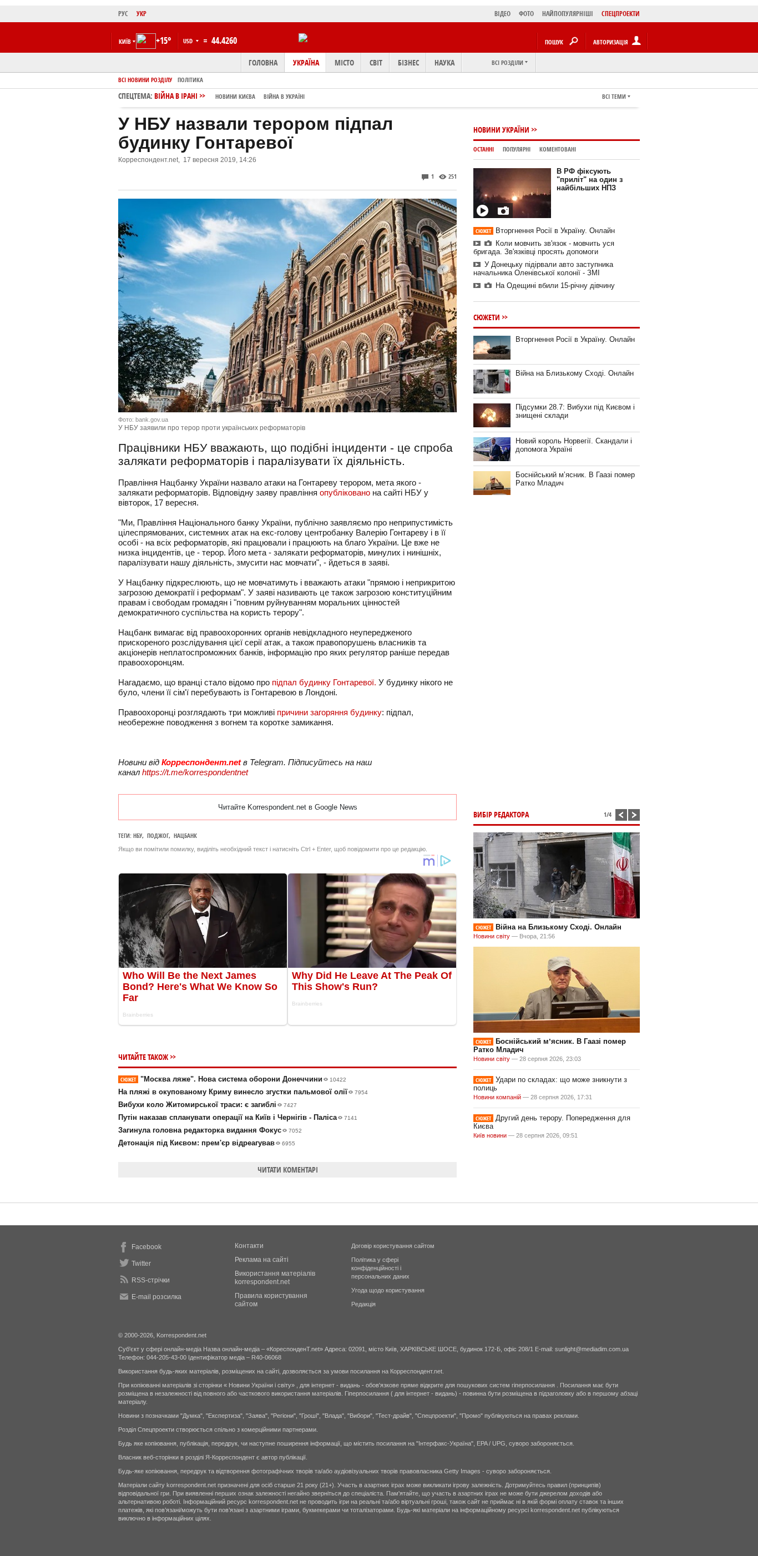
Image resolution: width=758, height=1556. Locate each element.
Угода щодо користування (388, 1290)
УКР (141, 13)
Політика (190, 79)
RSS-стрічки (151, 1280)
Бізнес (408, 62)
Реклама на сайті (262, 1260)
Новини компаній (497, 1097)
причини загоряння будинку (329, 712)
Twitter (141, 1263)
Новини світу (491, 936)
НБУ (137, 835)
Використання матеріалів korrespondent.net (275, 1278)
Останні (483, 149)
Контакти (249, 1246)
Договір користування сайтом (392, 1245)
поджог (158, 835)
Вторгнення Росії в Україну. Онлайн (545, 230)
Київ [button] (125, 41)
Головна (263, 62)
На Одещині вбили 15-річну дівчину (555, 285)
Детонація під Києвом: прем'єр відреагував (206, 1143)
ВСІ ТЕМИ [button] (614, 96)
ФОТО (526, 13)
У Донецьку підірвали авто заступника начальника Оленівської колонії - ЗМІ (543, 268)
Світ (376, 62)
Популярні (516, 149)
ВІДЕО (502, 13)
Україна (306, 62)
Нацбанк (185, 835)
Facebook (146, 1247)
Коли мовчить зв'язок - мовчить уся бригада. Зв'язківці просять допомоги (543, 247)
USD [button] (188, 41)
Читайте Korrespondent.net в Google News (287, 807)
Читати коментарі (287, 1169)
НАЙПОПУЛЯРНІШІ (567, 13)
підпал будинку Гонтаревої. (324, 682)
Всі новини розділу (145, 79)
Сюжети (486, 317)
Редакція (363, 1304)
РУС (123, 13)
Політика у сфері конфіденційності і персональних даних (380, 1268)
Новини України (501, 129)
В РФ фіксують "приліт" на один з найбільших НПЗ (590, 179)
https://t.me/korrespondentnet (195, 772)
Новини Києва (235, 96)
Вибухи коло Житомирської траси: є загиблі (207, 1104)
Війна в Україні (284, 96)
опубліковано (345, 492)
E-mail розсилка (156, 1297)
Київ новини (490, 1135)
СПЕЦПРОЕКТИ (621, 13)
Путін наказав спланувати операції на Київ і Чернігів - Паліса (237, 1117)
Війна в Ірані (229, 95)
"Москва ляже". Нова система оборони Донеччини (233, 1079)
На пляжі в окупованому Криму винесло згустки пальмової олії (243, 1092)
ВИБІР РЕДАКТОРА (501, 814)
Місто (344, 62)
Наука (444, 62)
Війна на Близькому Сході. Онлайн (575, 373)
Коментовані (557, 149)
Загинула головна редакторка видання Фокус (210, 1130)
